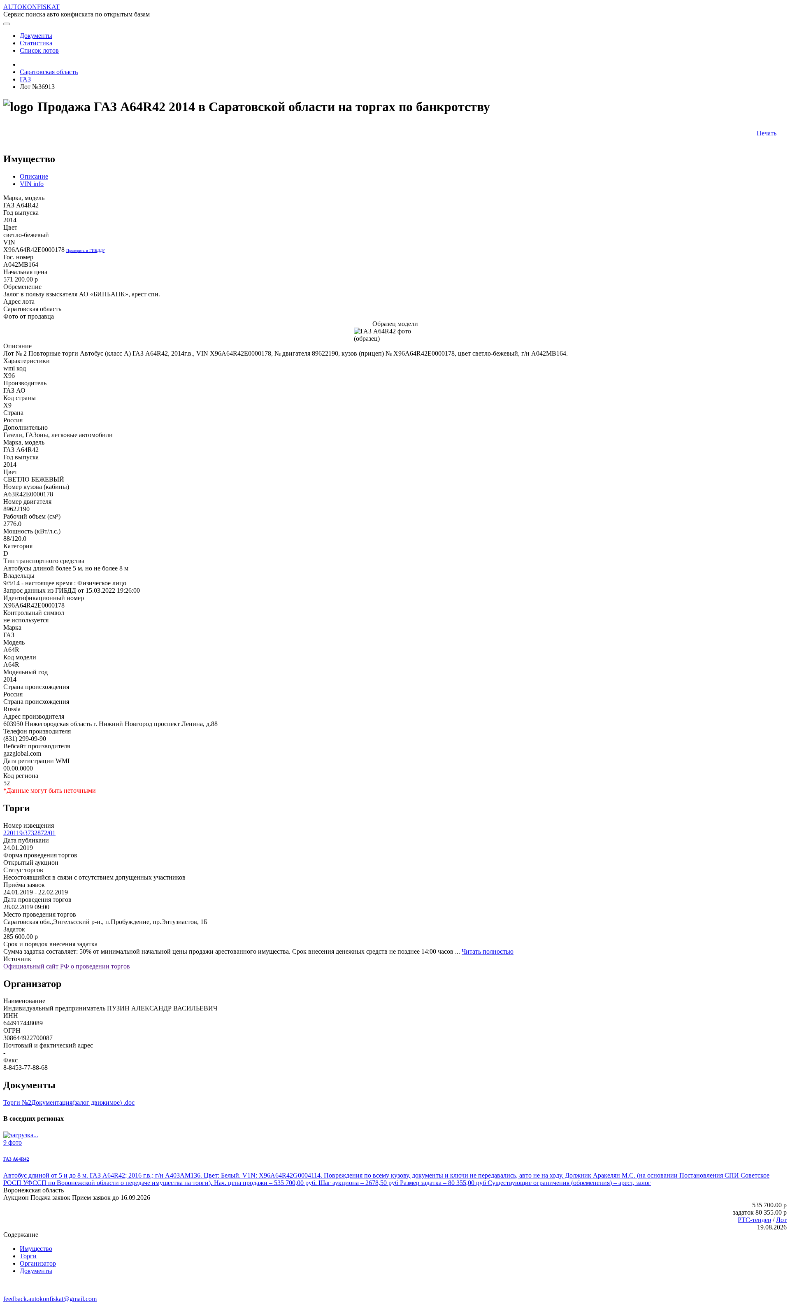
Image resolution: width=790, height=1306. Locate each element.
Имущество (36, 1248)
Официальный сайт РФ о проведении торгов (66, 966)
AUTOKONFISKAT (31, 6)
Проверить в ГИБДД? (85, 250)
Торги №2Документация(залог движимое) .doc (69, 1102)
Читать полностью (488, 951)
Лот (781, 1219)
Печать (766, 133)
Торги (28, 1255)
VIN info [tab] (32, 183)
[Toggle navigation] (6, 24)
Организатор (38, 1263)
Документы (36, 1270)
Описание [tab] (34, 176)
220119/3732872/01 (29, 832)
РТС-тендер (754, 1219)
